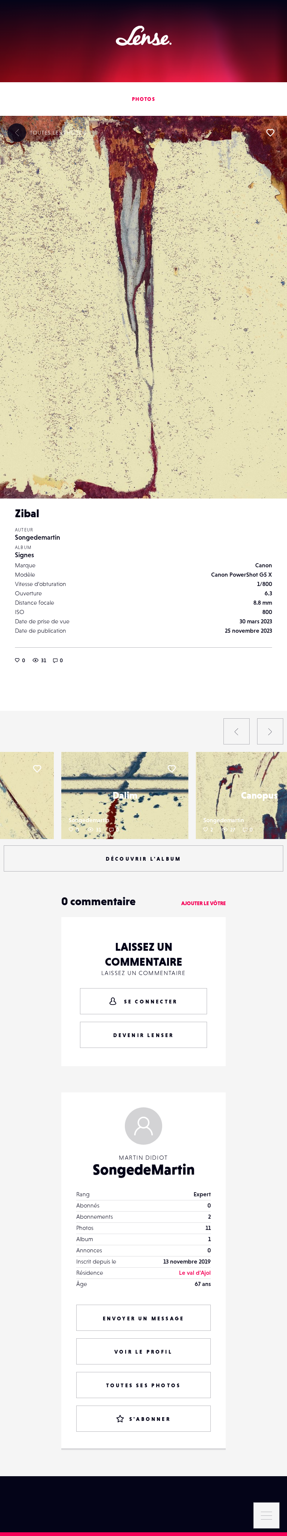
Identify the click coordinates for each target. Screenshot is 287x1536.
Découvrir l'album (143, 859)
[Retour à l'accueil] (144, 36)
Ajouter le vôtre (203, 903)
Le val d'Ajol (195, 1272)
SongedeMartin (144, 1169)
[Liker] (270, 133)
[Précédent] (236, 731)
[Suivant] (270, 731)
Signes (24, 555)
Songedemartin (37, 537)
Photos (143, 99)
